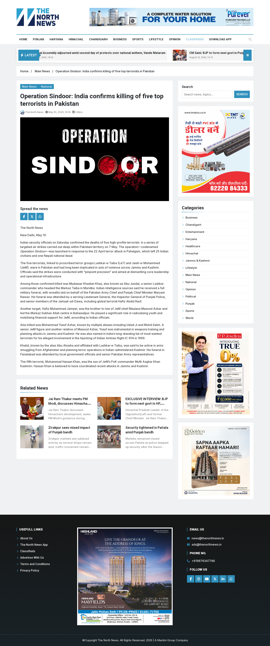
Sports (137, 39)
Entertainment (195, 232)
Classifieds (195, 39)
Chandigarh (98, 39)
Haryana (56, 39)
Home (23, 39)
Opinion (174, 39)
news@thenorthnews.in (208, 538)
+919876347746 (203, 561)
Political (191, 296)
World (189, 318)
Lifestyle (156, 39)
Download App (220, 39)
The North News (34, 112)
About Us (26, 538)
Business (120, 39)
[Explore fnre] (125, 576)
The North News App (34, 544)
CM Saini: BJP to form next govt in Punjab (205, 53)
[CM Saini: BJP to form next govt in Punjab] (167, 55)
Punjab (38, 39)
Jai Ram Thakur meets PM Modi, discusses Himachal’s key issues (69, 403)
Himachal (76, 39)
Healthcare (193, 246)
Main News (43, 71)
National (46, 86)
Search (187, 87)
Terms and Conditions (35, 564)
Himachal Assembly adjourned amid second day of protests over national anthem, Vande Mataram (85, 53)
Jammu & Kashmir (198, 260)
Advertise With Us (32, 557)
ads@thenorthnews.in (207, 544)
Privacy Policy (29, 570)
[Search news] (250, 39)
